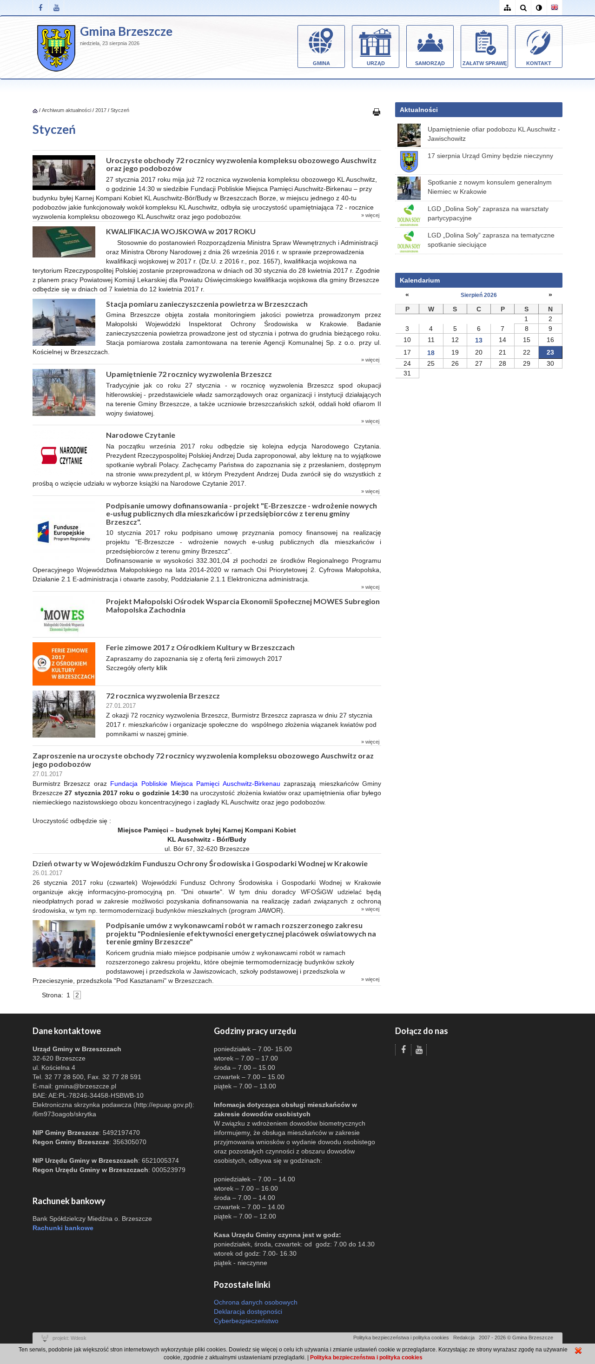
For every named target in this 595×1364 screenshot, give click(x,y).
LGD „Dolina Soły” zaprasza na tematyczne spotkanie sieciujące (491, 239)
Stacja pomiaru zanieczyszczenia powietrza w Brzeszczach (207, 303)
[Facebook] (40, 7)
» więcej (370, 215)
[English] (554, 7)
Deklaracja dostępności (248, 1311)
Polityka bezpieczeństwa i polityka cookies (401, 1337)
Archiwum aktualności (67, 110)
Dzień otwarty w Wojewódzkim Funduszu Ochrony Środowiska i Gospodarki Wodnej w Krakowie (200, 863)
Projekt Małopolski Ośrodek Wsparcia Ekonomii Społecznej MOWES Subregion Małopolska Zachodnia (243, 605)
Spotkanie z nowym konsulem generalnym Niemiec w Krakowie (490, 186)
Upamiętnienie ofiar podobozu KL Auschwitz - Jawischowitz (494, 133)
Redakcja (464, 1337)
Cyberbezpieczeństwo (246, 1320)
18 (431, 352)
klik (161, 668)
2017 (100, 110)
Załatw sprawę (485, 63)
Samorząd (430, 63)
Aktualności (419, 109)
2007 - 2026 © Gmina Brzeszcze (516, 1337)
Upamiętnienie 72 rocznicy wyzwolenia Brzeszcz (189, 373)
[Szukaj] (523, 7)
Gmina (321, 63)
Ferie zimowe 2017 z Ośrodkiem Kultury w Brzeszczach (200, 647)
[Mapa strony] (507, 7)
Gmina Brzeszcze (126, 31)
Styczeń (120, 110)
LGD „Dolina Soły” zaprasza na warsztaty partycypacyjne (488, 213)
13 (479, 340)
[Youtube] (56, 7)
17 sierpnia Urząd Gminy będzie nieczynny (490, 155)
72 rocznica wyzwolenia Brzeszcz (163, 695)
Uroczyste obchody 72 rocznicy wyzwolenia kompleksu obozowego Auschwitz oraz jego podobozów (241, 164)
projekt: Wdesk (69, 1338)
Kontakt (538, 63)
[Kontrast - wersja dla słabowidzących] (539, 7)
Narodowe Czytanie (140, 434)
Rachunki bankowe (63, 1228)
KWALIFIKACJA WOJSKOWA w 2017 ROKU (181, 231)
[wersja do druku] (376, 111)
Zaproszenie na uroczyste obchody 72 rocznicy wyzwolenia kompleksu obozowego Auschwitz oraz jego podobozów (203, 759)
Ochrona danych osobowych (256, 1302)
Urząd (376, 63)
